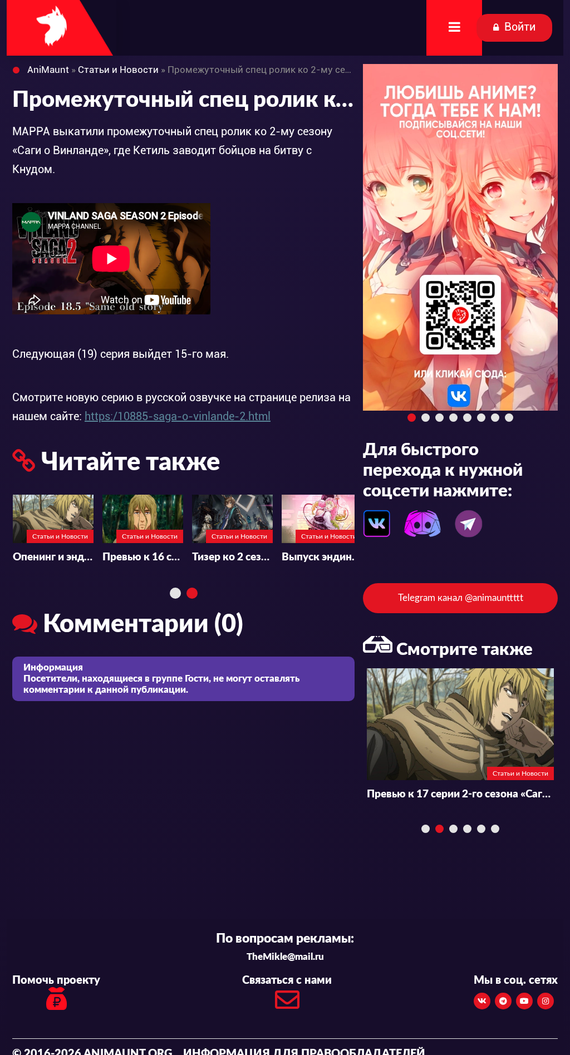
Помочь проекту (56, 980)
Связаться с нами (287, 980)
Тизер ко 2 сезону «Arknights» (322, 557)
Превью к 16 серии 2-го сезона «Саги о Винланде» (232, 557)
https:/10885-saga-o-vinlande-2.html (178, 416)
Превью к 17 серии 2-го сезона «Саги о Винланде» (52, 557)
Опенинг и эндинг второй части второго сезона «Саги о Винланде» (142, 557)
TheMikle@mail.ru (285, 957)
